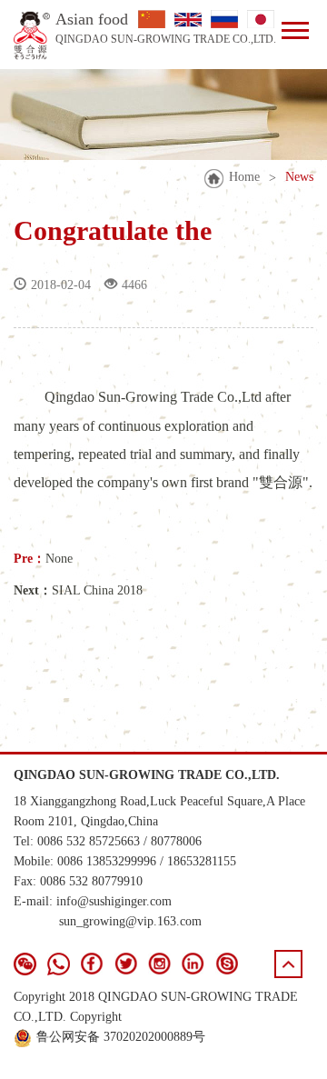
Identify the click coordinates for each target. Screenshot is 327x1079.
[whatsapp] (58, 964)
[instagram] (159, 964)
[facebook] (92, 964)
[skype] (226, 964)
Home (244, 177)
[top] (288, 964)
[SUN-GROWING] (32, 35)
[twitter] (125, 964)
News (299, 177)
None (59, 558)
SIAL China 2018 (97, 590)
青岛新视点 (281, 1056)
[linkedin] (193, 964)
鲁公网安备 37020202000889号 (120, 1037)
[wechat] (25, 964)
